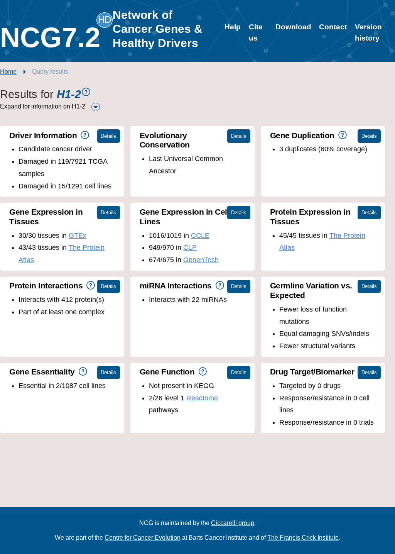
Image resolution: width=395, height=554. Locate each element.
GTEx (77, 235)
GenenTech (201, 260)
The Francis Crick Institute (303, 537)
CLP (190, 247)
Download (293, 27)
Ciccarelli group (232, 523)
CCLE (200, 235)
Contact (333, 27)
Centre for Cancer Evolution (143, 537)
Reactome (202, 398)
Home (8, 71)
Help (233, 27)
